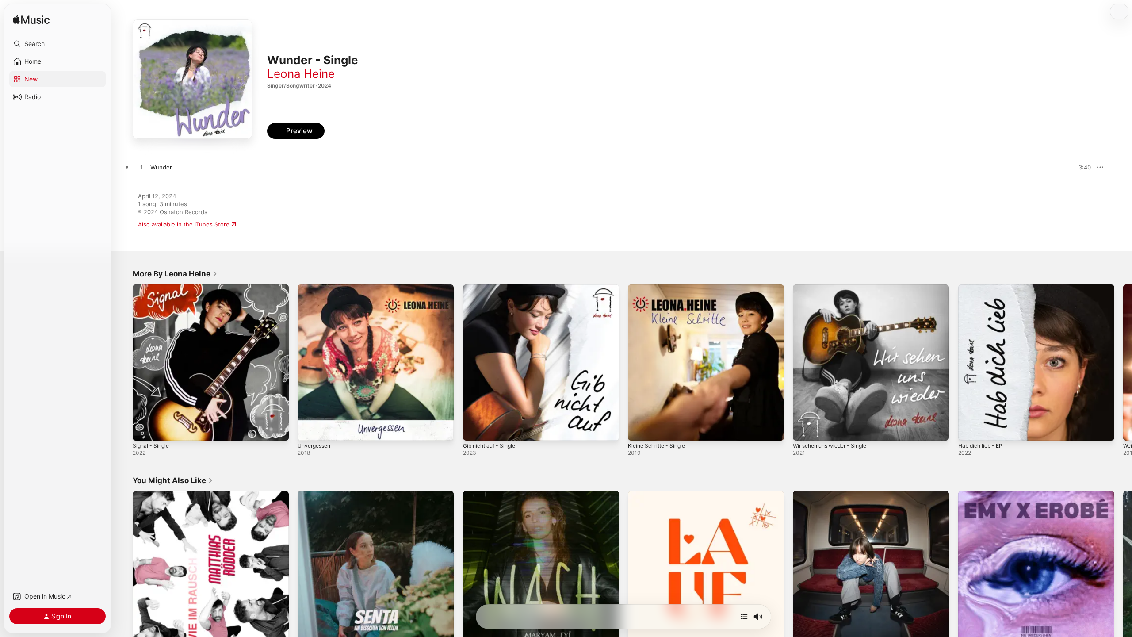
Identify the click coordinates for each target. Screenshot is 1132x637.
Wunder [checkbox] (161, 167)
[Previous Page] (124, 362)
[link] (175, 274)
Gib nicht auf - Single (492, 288)
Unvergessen (316, 288)
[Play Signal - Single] (143, 429)
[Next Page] (1123, 362)
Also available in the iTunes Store (183, 224)
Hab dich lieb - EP (982, 288)
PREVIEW (1081, 167)
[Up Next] (744, 616)
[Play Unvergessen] (308, 429)
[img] (31, 20)
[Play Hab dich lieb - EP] (969, 429)
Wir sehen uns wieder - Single (834, 288)
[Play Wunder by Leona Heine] (141, 168)
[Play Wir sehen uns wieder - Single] (804, 429)
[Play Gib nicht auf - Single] (474, 429)
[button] (57, 43)
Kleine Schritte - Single (659, 288)
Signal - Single (152, 288)
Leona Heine (301, 74)
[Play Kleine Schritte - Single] (639, 429)
